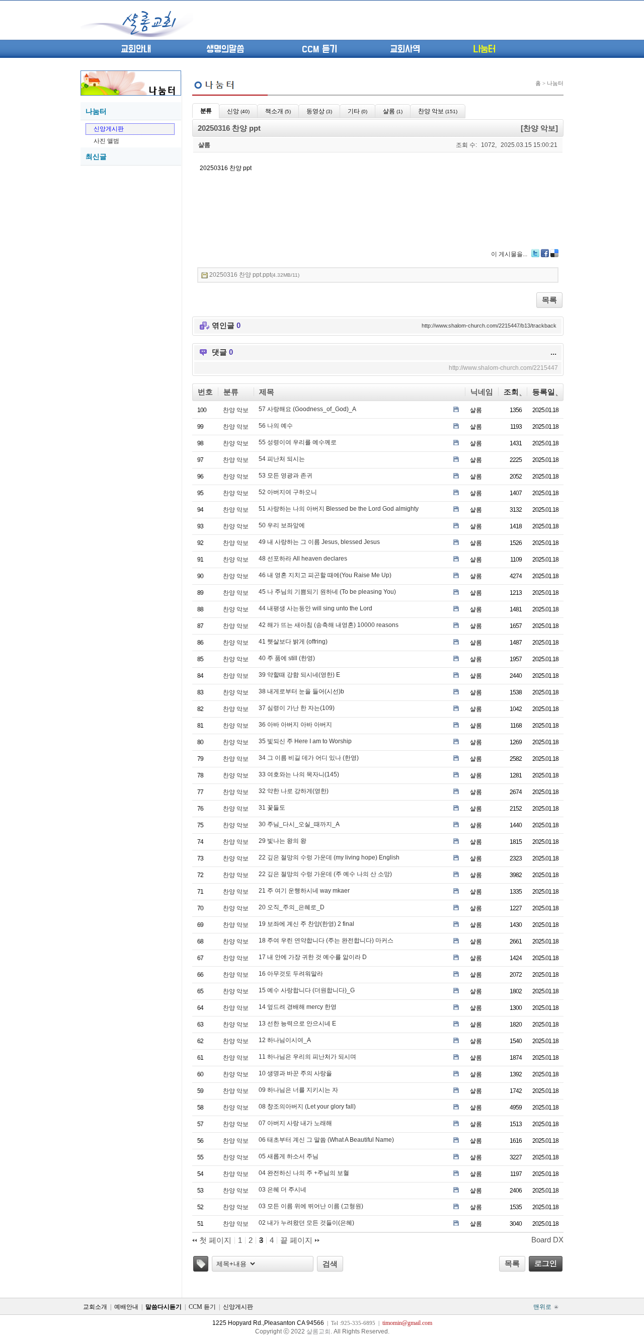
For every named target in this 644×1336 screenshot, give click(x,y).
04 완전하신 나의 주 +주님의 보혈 (304, 1172)
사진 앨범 (106, 140)
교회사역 (405, 49)
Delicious (554, 253)
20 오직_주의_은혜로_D (292, 907)
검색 (330, 1264)
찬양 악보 (236, 410)
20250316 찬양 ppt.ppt (254, 274)
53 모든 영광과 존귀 (285, 475)
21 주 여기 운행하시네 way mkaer (304, 890)
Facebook (545, 253)
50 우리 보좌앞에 (282, 525)
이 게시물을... (509, 254)
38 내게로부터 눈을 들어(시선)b (301, 691)
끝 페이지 (297, 1240)
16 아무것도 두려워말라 (291, 973)
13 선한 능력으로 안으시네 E (297, 1023)
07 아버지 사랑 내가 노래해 (295, 1123)
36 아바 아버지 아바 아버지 (295, 724)
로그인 (545, 1263)
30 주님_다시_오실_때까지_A (299, 824)
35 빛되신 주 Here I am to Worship (305, 741)
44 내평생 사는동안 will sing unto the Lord (315, 608)
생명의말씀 (225, 49)
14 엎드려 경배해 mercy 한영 (298, 1006)
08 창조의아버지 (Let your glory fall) (307, 1106)
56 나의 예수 (276, 425)
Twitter (535, 253)
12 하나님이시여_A (285, 1040)
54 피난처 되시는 (282, 458)
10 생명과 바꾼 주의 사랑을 (295, 1073)
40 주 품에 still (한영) (287, 658)
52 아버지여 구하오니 (288, 492)
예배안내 (126, 1306)
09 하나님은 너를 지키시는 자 (298, 1089)
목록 (549, 299)
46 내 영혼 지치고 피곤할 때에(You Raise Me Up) (325, 575)
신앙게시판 (109, 128)
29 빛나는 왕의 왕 (282, 840)
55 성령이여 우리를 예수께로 (298, 442)
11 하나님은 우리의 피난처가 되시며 (307, 1056)
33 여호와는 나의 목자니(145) (299, 774)
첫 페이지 (214, 1240)
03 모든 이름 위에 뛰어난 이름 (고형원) (311, 1206)
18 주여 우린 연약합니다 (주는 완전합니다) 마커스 (326, 940)
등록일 (543, 391)
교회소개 (95, 1306)
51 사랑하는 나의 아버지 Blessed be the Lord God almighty (339, 508)
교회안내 (136, 49)
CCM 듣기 (319, 49)
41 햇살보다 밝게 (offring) (293, 641)
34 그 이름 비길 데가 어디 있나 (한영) (309, 757)
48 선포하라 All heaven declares (303, 558)
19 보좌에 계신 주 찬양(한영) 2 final (306, 923)
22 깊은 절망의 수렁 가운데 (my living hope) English (329, 857)
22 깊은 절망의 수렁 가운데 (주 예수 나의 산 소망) (325, 874)
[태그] (201, 1263)
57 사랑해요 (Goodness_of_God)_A (307, 409)
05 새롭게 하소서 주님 (288, 1156)
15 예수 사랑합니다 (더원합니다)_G (307, 990)
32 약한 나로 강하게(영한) (294, 791)
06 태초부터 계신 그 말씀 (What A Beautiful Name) (326, 1139)
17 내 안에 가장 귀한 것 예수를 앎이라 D (313, 957)
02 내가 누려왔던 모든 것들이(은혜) (306, 1222)
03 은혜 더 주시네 (282, 1189)
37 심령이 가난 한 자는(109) (297, 708)
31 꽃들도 (272, 807)
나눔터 (484, 49)
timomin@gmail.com (407, 1322)
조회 (511, 391)
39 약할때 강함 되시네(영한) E (299, 674)
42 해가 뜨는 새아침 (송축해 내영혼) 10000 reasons (328, 624)
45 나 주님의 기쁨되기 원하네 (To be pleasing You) (327, 591)
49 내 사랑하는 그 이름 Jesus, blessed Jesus (319, 541)
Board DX (547, 1239)
